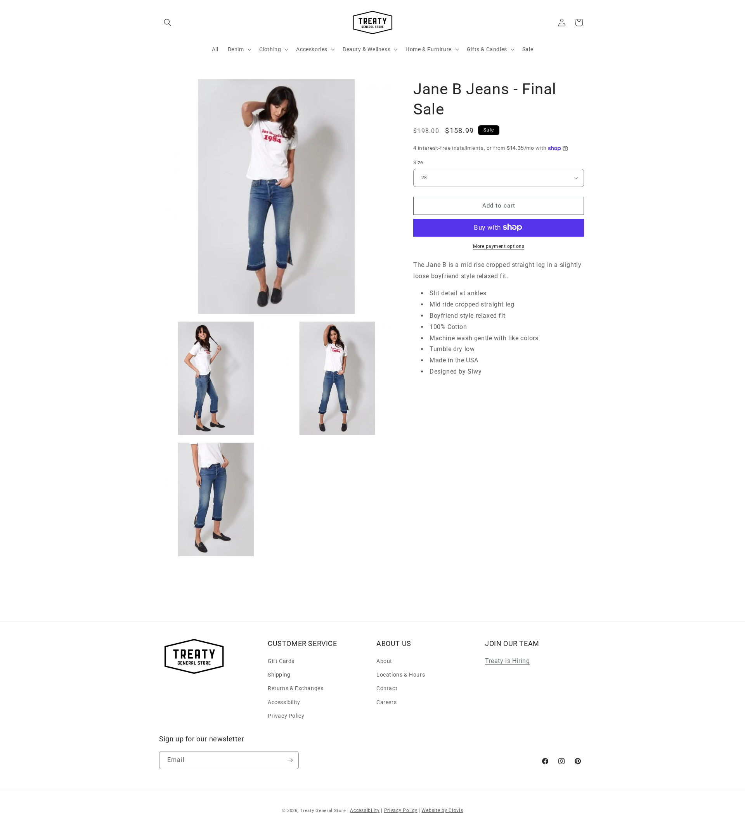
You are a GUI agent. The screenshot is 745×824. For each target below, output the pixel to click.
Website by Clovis (442, 810)
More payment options (498, 246)
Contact (386, 688)
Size (418, 162)
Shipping (279, 675)
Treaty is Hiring (507, 661)
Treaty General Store (323, 810)
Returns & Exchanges (295, 688)
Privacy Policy (286, 716)
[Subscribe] (289, 760)
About (384, 661)
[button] (167, 22)
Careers (386, 702)
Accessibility (284, 702)
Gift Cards (281, 661)
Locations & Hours (400, 675)
